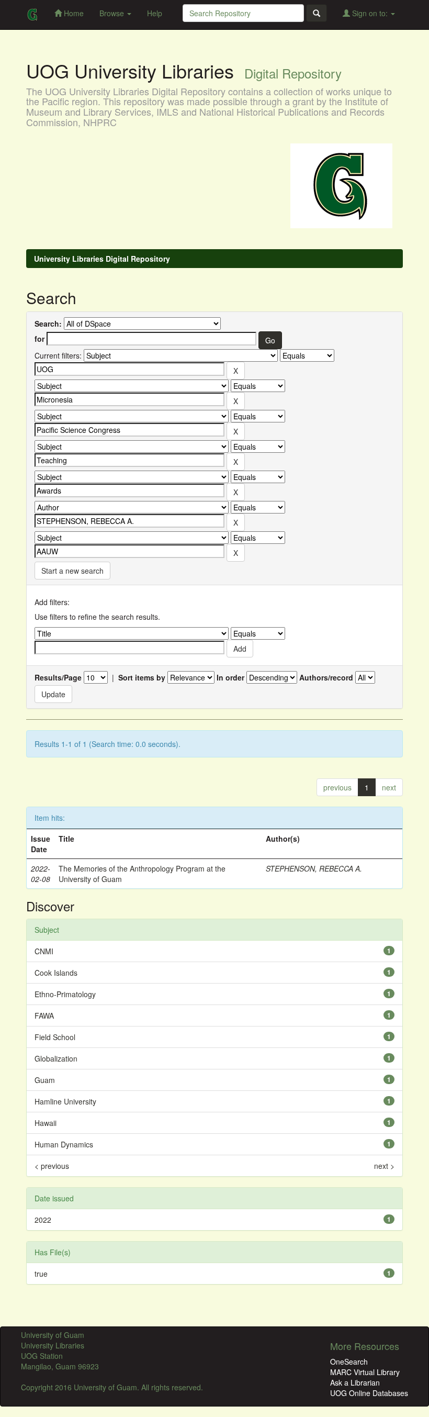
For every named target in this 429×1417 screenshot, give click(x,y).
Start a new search (72, 570)
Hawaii (46, 1123)
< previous (52, 1166)
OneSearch (349, 1361)
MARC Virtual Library (365, 1372)
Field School (55, 1037)
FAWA (44, 1015)
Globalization (56, 1058)
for (39, 338)
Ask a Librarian (355, 1382)
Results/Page (58, 677)
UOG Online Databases (369, 1393)
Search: (48, 323)
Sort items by (141, 677)
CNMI (44, 951)
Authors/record (326, 677)
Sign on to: (370, 13)
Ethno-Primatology (65, 994)
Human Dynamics (64, 1144)
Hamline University (65, 1101)
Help (154, 13)
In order (230, 677)
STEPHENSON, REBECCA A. (314, 868)
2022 (43, 1219)
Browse (112, 13)
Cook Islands (56, 972)
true (41, 1273)
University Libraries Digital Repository (102, 258)
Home (73, 13)
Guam (45, 1080)
